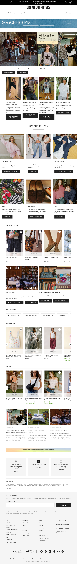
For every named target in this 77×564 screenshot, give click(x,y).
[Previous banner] (11, 2)
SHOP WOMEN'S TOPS (30, 115)
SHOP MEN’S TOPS (63, 112)
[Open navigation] (70, 13)
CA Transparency (29, 558)
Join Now (16, 471)
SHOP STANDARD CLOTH (63, 171)
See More (8, 488)
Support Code (53, 558)
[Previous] (7, 246)
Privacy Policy (10, 558)
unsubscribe (24, 513)
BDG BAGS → (62, 315)
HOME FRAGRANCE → (31, 315)
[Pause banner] (71, 2)
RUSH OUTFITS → (48, 315)
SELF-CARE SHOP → (13, 315)
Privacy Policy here (10, 513)
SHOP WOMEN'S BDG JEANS (30, 25)
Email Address (10, 501)
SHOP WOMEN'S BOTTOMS (13, 117)
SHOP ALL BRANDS (38, 129)
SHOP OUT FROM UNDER (11, 171)
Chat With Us (63, 531)
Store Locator (63, 520)
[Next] (69, 246)
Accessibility (38, 558)
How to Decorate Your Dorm (58, 430)
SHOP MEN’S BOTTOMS (47, 117)
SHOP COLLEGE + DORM (15, 302)
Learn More (38, 467)
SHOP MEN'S (22, 72)
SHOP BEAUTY (45, 300)
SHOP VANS (7, 216)
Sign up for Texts (64, 528)
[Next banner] (66, 2)
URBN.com (45, 558)
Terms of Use (19, 558)
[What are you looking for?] (57, 13)
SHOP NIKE (59, 216)
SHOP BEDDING (31, 302)
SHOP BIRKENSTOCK (36, 216)
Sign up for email (64, 524)
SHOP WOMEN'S (8, 72)
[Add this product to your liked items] (21, 232)
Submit (64, 505)
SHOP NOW (38, 3)
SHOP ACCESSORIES (61, 300)
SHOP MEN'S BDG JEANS (47, 25)
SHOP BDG (33, 171)
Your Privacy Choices (64, 558)
